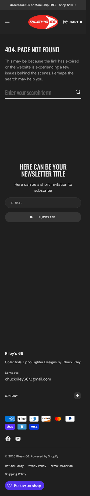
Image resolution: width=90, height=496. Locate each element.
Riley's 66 (22, 456)
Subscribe (46, 217)
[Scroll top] (80, 490)
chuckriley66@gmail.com (28, 379)
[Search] (78, 92)
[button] (8, 22)
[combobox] (40, 92)
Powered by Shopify (44, 456)
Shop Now (66, 5)
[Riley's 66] (43, 22)
